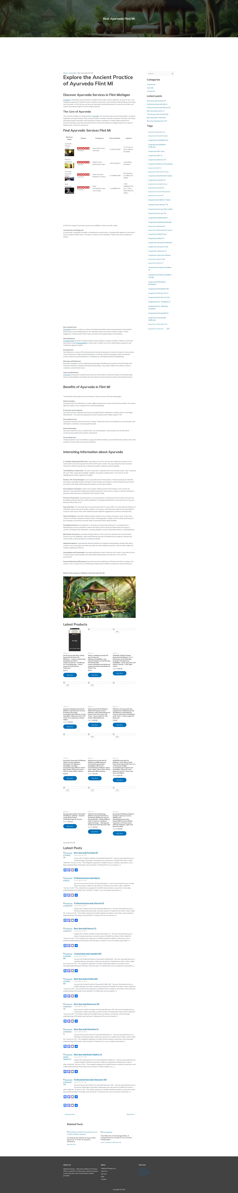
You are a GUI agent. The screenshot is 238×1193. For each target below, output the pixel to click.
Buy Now (70, 675)
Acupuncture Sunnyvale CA (158, 313)
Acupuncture (151, 84)
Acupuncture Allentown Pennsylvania (160, 164)
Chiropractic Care (145, 1171)
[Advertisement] (119, 51)
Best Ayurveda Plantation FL (86, 1029)
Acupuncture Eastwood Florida (159, 222)
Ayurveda (66, 100)
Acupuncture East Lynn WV (157, 213)
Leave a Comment (106, 1142)
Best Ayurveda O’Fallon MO (86, 979)
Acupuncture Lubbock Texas (156, 259)
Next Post (131, 1114)
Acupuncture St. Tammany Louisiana (158, 307)
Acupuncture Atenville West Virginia (160, 176)
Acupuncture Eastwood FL (158, 218)
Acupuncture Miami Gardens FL (159, 268)
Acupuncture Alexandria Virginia (158, 136)
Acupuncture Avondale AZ (156, 188)
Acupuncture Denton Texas (159, 200)
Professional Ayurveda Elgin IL (87, 878)
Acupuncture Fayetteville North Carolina (160, 230)
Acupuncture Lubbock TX (155, 263)
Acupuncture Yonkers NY (155, 329)
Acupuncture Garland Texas (157, 234)
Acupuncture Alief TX (155, 155)
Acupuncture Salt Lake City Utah (159, 297)
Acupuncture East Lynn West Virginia (160, 209)
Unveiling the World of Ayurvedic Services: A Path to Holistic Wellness (81, 1140)
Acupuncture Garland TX (156, 238)
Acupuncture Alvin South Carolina (158, 172)
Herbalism (142, 1176)
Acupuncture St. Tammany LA (159, 302)
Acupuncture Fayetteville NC (156, 226)
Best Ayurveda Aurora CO (85, 928)
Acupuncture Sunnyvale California (157, 319)
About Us (104, 1171)
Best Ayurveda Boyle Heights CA (88, 1054)
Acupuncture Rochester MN (158, 289)
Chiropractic (151, 91)
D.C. (168, 328)
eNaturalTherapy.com (108, 1168)
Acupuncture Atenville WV (157, 180)
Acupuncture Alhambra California (157, 146)
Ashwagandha (81, 343)
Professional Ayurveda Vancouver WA (90, 1079)
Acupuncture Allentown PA (157, 160)
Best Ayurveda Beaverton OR (86, 1004)
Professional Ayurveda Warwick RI (89, 903)
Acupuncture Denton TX (158, 204)
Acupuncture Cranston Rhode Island (159, 191)
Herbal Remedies (145, 1173)
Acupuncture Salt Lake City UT (158, 293)
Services (104, 1174)
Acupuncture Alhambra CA (158, 140)
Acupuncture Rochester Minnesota (157, 283)
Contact (103, 1179)
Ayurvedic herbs (68, 341)
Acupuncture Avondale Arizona (157, 184)
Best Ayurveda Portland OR (86, 853)
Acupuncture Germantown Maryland (160, 242)
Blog (102, 1176)
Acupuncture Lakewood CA (157, 251)
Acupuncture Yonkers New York (157, 324)
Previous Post (69, 1114)
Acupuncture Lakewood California (159, 255)
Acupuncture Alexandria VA (156, 132)
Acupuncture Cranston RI (155, 195)
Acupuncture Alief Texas (156, 151)
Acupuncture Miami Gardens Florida (159, 276)
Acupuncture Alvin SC (154, 168)
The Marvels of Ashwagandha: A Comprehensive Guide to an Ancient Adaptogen (116, 1137)
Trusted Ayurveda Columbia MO (87, 954)
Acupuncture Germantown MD (158, 247)
